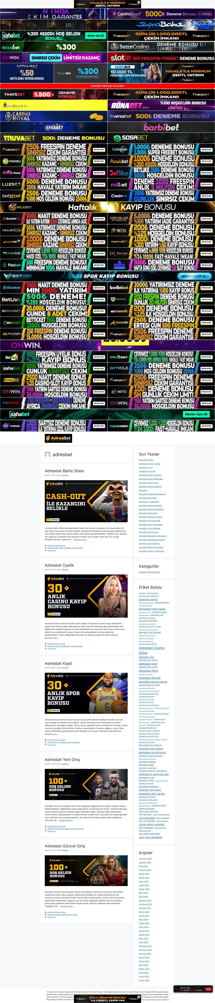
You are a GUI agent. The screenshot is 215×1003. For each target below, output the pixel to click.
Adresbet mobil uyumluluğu (69, 742)
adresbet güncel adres (153, 681)
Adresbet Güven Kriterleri (150, 475)
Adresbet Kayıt (58, 663)
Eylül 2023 (143, 942)
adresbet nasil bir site (148, 736)
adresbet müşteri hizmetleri (149, 734)
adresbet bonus (159, 612)
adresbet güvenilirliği (146, 696)
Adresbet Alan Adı (147, 471)
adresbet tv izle (147, 777)
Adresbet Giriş (148, 670)
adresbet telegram (147, 771)
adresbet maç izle (153, 725)
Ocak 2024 (144, 927)
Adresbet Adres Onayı (149, 483)
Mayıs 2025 (144, 874)
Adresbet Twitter (146, 780)
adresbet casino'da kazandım (147, 635)
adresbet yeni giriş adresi (148, 800)
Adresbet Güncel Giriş (65, 846)
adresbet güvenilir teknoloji (146, 699)
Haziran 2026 (145, 862)
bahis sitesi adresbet (148, 811)
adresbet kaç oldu (157, 722)
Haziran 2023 (145, 954)
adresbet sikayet (147, 761)
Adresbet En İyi (146, 467)
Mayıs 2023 (144, 957)
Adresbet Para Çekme (151, 748)
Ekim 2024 (143, 893)
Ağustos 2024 (145, 900)
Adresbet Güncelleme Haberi (152, 540)
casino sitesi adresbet (161, 814)
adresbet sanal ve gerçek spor (147, 759)
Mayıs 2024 (144, 912)
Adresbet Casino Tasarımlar (151, 551)
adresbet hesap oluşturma (161, 708)
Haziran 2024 (145, 908)
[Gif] (107, 207)
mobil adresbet (160, 828)
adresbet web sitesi (146, 783)
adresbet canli (156, 615)
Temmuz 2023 (145, 950)
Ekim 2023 (143, 938)
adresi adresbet (147, 808)
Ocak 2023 (144, 973)
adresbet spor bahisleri (147, 768)
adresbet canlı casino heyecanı (147, 624)
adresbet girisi (148, 663)
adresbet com (146, 657)
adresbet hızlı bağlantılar (146, 714)
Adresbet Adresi (146, 460)
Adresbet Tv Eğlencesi (149, 502)
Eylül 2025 (143, 866)
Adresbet (143, 490)
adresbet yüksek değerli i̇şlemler (148, 803)
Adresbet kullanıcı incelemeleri (58, 646)
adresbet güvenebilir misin (148, 694)
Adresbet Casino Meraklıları (151, 509)
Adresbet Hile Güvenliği (149, 521)
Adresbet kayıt (52, 742)
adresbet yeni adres (150, 789)
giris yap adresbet (147, 821)
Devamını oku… (80, 539)
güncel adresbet (162, 821)
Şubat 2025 (144, 878)
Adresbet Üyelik (59, 565)
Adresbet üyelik (76, 646)
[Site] (53, 149)
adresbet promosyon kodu (151, 756)
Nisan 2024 (144, 916)
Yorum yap (51, 550)
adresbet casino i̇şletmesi (146, 641)
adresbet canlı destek (150, 632)
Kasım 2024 (144, 889)
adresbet (142, 593)
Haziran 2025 (145, 870)
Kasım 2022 (144, 980)
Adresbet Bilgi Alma (148, 498)
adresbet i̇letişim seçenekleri (147, 716)
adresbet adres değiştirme (149, 596)
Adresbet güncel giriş (69, 915)
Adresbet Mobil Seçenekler (151, 547)
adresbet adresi (148, 599)
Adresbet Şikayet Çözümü (150, 517)
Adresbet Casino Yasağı (149, 464)
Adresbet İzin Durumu (148, 532)
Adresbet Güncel (149, 677)
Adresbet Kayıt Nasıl (148, 513)
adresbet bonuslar (144, 615)
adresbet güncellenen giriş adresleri (149, 691)
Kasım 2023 (144, 935)
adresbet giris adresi (148, 660)
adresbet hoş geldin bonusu (147, 711)
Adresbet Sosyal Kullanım (150, 486)
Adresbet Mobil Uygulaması (149, 731)
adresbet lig (142, 725)
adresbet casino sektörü (148, 644)
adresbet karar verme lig (146, 719)
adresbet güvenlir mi (146, 702)
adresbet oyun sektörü (160, 739)
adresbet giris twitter (148, 667)
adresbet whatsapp (149, 786)
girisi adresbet (162, 818)
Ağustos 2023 (145, 946)
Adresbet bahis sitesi (55, 548)
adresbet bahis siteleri (145, 605)
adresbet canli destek (147, 618)
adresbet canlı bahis (148, 621)
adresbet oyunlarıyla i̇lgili (146, 739)
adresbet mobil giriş (148, 728)
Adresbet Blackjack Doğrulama (153, 536)
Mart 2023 (143, 965)
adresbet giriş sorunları (145, 674)
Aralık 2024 (144, 885)
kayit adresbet (146, 827)
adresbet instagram (161, 714)
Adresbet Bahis (162, 602)
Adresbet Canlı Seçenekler (151, 524)
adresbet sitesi (146, 765)
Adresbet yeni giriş (77, 829)
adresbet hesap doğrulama (149, 705)
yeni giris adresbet (150, 837)
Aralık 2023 (144, 931)
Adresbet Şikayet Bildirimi (150, 505)
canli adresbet (145, 814)
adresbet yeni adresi (152, 793)
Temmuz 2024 (145, 904)
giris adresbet (147, 817)
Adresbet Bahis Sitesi (64, 470)
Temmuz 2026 (145, 859)
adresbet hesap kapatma (146, 708)
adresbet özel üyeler (144, 805)
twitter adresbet (145, 831)
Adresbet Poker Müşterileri (151, 479)
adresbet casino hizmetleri (146, 638)
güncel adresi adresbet (151, 824)
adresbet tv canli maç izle (154, 774)
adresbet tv (162, 771)
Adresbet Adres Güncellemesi (152, 494)
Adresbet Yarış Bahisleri (149, 528)
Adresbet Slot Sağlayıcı (149, 543)
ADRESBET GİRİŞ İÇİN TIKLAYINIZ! (107, 86)
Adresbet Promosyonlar (56, 546)
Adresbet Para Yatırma (150, 745)
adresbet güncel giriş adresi (147, 688)
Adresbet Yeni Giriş (62, 759)
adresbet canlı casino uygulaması (148, 629)
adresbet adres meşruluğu (146, 603)
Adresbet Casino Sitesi (152, 650)
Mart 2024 (143, 919)
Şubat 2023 (144, 969)
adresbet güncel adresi (149, 685)
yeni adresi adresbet (149, 833)
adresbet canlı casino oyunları (150, 626)
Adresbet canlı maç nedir (73, 548)
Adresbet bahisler (54, 915)
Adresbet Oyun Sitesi (147, 742)
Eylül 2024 (143, 897)
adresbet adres (152, 593)
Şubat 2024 (144, 923)
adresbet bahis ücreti (145, 612)
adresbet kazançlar (144, 722)
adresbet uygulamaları (161, 781)
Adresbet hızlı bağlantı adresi (58, 829)
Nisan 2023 (144, 961)
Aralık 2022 (144, 976)
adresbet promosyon (152, 752)
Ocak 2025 (144, 881)
